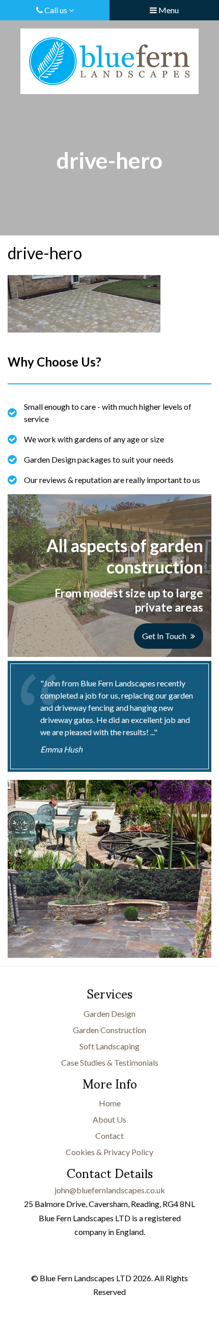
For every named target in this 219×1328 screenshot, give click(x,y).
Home (110, 1103)
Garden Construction (109, 1030)
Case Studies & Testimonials (109, 1062)
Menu (168, 10)
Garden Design (109, 1013)
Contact (109, 1135)
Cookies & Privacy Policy (109, 1152)
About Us (109, 1119)
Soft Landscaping (109, 1046)
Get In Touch (164, 636)
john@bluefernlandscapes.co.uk (109, 1190)
